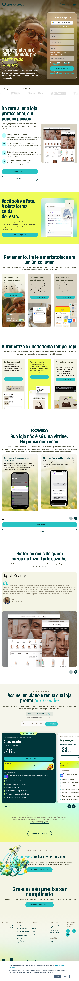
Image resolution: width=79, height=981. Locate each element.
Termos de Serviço (69, 73)
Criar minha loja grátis (62, 68)
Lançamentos (36, 934)
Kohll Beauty (18, 601)
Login (64, 5)
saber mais (7, 766)
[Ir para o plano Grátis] (3, 806)
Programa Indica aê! (55, 927)
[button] (71, 518)
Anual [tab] (51, 724)
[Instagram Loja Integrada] (68, 931)
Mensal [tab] (25, 724)
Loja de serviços (22, 928)
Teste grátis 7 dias (29, 758)
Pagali (34, 931)
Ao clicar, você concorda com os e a (61, 63)
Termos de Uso (56, 63)
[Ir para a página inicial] (13, 6)
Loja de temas (21, 926)
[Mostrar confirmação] (71, 58)
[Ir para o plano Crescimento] (6, 806)
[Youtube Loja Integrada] (68, 935)
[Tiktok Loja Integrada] (74, 931)
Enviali (34, 928)
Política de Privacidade (56, 73)
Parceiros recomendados (22, 935)
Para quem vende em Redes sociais (7, 927)
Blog (51, 942)
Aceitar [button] (57, 976)
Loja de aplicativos (23, 931)
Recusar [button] (65, 976)
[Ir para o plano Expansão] (9, 806)
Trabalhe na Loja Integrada (55, 931)
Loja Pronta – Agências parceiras (21, 943)
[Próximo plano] (74, 806)
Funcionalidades (37, 926)
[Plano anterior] (69, 806)
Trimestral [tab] (37, 724)
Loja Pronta (20, 938)
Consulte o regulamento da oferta (39, 823)
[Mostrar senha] (71, 48)
